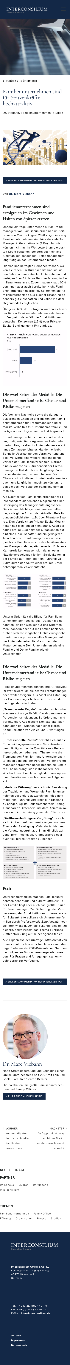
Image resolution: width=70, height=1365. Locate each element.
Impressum (18, 1340)
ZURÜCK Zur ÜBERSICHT (22, 81)
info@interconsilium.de (35, 1313)
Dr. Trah (23, 1184)
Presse (41, 1218)
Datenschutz (19, 1345)
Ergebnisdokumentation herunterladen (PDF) (35, 180)
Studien (56, 1218)
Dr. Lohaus (7, 1184)
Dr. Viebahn (40, 1184)
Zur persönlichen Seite (25, 1096)
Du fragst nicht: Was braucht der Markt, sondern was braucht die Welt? (50, 1138)
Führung (5, 1218)
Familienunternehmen (14, 1213)
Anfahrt (16, 1335)
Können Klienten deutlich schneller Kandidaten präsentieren (17, 1138)
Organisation (24, 1218)
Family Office (42, 1213)
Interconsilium (9, 1189)
